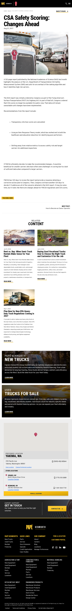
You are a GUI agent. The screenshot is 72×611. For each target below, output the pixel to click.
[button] (62, 11)
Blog (9, 11)
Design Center (31, 598)
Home (5, 11)
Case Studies (24, 552)
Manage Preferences (41, 549)
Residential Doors (32, 595)
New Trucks (9, 539)
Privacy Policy (32, 608)
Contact (7, 608)
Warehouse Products (33, 588)
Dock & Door (30, 593)
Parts (22, 539)
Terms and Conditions (18, 608)
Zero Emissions (25, 544)
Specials (23, 547)
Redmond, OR (13, 486)
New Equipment (10, 563)
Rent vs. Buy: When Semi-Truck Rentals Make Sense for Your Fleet (18, 254)
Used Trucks (9, 542)
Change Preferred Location (24, 467)
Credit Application (26, 549)
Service (22, 542)
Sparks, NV (12, 475)
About (36, 539)
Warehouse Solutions (33, 585)
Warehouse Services (33, 590)
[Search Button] (66, 4)
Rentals (7, 544)
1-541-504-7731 (60, 488)
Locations (37, 547)
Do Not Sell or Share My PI (46, 608)
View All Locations (36, 493)
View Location (10, 467)
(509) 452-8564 (60, 461)
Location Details (13, 480)
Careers (37, 542)
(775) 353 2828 (61, 478)
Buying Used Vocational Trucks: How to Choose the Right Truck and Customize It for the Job (51, 254)
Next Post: (58, 207)
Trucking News (7, 198)
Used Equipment (10, 565)
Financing (8, 547)
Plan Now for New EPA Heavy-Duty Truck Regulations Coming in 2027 (19, 313)
